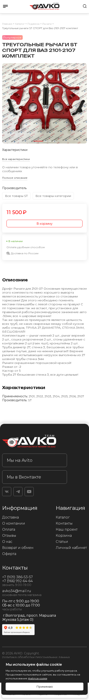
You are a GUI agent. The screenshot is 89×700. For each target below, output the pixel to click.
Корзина (64, 535)
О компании (13, 523)
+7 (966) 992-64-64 (17, 581)
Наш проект (67, 529)
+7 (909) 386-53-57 (17, 577)
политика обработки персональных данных (36, 657)
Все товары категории (53, 196)
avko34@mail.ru (16, 591)
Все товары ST (16, 196)
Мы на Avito (19, 460)
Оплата (8, 529)
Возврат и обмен (17, 548)
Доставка (10, 517)
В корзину (44, 224)
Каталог (63, 517)
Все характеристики (16, 159)
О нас (7, 542)
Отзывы (9, 535)
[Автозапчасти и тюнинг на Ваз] (34, 442)
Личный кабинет (71, 548)
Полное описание (14, 177)
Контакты (64, 523)
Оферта (9, 554)
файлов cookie (37, 678)
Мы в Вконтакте (24, 477)
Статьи (62, 542)
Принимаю (44, 686)
